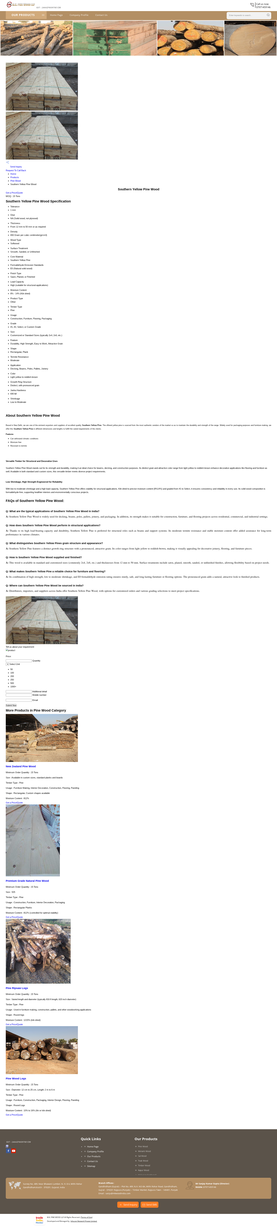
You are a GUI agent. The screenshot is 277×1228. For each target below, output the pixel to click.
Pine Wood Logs (16, 1078)
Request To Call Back (16, 170)
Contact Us (101, 15)
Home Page (56, 15)
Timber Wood (144, 1165)
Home (13, 174)
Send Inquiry (16, 166)
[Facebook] (8, 1152)
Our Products (23, 15)
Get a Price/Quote (14, 192)
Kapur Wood (143, 1170)
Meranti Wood (144, 1151)
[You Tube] (13, 1152)
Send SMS (151, 1204)
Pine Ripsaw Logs (17, 988)
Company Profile (79, 15)
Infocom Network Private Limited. (84, 1221)
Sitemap (91, 1166)
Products (14, 177)
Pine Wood (15, 181)
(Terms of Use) (86, 1217)
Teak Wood (143, 1160)
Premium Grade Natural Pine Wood (27, 880)
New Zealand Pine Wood (21, 766)
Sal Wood (142, 1156)
